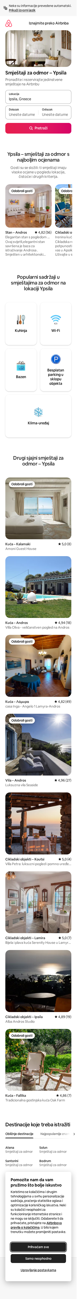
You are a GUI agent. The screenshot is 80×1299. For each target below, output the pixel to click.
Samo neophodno (38, 1259)
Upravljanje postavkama (38, 1270)
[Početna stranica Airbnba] (8, 23)
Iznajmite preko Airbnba (49, 23)
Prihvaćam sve (38, 1247)
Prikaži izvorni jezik (22, 10)
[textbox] (22, 114)
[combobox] (38, 99)
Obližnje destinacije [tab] (19, 1134)
